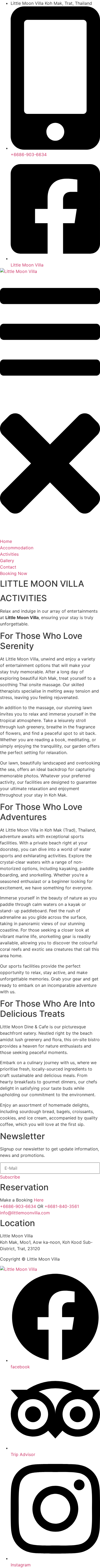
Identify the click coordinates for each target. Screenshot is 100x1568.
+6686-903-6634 (18, 1206)
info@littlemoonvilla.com (25, 1212)
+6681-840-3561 (62, 1206)
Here (38, 1200)
